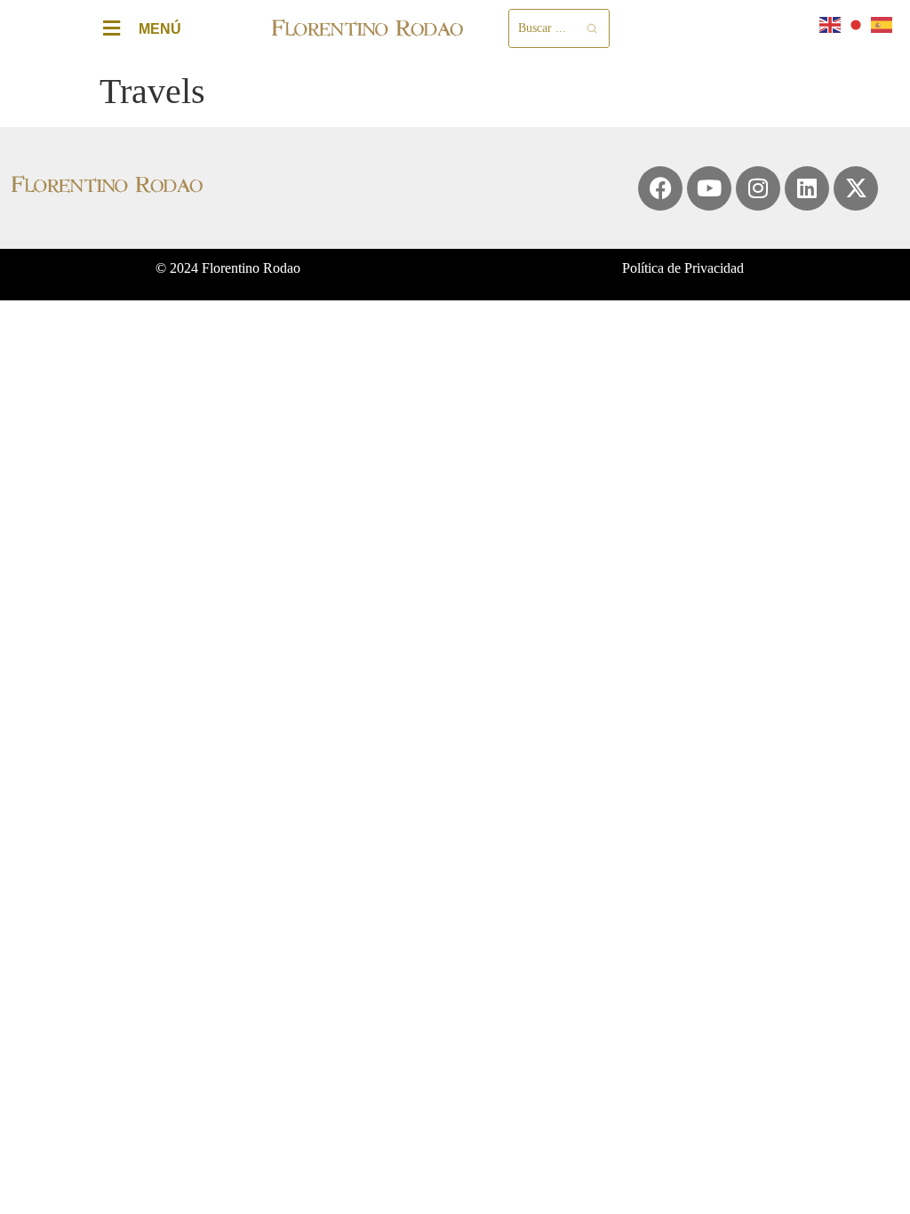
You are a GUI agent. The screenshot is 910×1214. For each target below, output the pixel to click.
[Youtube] (709, 188)
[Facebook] (660, 188)
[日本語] (856, 23)
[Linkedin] (807, 188)
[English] (830, 23)
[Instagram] (758, 188)
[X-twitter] (856, 188)
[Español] (882, 23)
